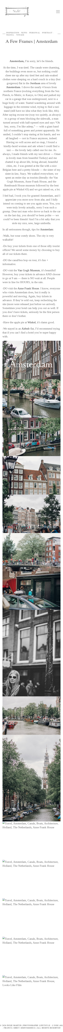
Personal (34, 32)
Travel (10, 35)
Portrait (47, 32)
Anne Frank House (28, 288)
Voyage (20, 35)
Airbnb (26, 328)
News (24, 32)
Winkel (32, 322)
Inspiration (12, 32)
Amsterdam (46, 229)
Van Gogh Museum (29, 270)
